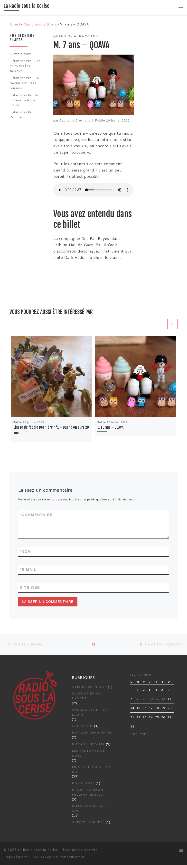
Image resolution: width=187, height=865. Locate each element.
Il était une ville (88, 744)
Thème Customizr (71, 857)
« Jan (133, 733)
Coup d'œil (82, 726)
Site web (30, 587)
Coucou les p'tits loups (89, 712)
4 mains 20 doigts (89, 687)
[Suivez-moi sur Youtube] (181, 851)
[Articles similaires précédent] (161, 324)
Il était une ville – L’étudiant (21, 114)
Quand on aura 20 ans (39, 24)
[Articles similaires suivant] (172, 324)
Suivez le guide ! (21, 53)
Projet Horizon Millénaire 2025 (87, 792)
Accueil (14, 24)
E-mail (28, 569)
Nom (25, 552)
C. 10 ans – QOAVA (110, 427)
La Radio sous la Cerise (38, 850)
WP (26, 857)
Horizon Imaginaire (91, 732)
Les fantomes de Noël (88, 753)
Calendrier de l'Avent (86, 695)
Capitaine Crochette (75, 120)
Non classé (83, 783)
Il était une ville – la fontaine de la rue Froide (23, 100)
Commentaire (36, 515)
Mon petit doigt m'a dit (91, 769)
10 (151, 698)
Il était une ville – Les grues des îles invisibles (24, 65)
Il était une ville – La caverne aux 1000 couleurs (24, 82)
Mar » (144, 733)
